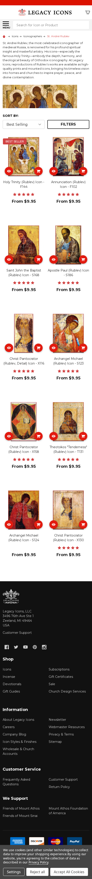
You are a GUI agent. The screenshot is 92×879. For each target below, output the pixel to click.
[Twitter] (16, 647)
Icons (7, 669)
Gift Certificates (61, 677)
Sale (52, 684)
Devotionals (12, 684)
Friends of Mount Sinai (20, 816)
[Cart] (88, 12)
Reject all (37, 871)
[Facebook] (7, 647)
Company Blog (14, 734)
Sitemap (55, 742)
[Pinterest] (35, 647)
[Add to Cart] (38, 171)
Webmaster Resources (67, 727)
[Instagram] (44, 647)
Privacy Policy (38, 862)
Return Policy (59, 787)
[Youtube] (25, 647)
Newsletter (57, 720)
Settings (14, 871)
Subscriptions (59, 669)
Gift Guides (11, 691)
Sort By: (11, 116)
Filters (68, 124)
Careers (9, 727)
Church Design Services (67, 691)
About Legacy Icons (18, 720)
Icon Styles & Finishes (19, 742)
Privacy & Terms (61, 734)
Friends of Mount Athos (21, 808)
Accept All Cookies (69, 871)
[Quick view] (9, 171)
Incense (9, 677)
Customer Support (17, 633)
